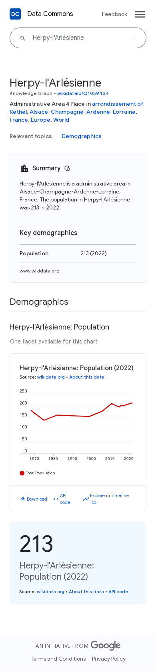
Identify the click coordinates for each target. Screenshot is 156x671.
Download (37, 499)
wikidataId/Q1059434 (83, 93)
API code (65, 499)
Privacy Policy (109, 658)
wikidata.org (51, 377)
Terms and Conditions (58, 658)
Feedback (114, 14)
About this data (86, 377)
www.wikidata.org (40, 271)
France (19, 119)
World (61, 119)
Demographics (82, 136)
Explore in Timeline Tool (109, 499)
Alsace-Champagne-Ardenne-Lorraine (83, 111)
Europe (40, 119)
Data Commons (50, 14)
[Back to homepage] (15, 14)
